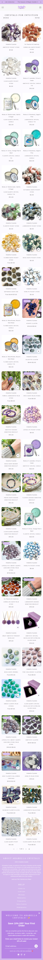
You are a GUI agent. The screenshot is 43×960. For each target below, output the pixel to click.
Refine (37, 18)
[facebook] (18, 954)
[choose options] (18, 249)
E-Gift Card (21, 891)
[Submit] (36, 946)
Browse (6, 18)
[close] (39, 913)
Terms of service (21, 904)
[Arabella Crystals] (21, 7)
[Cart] (40, 7)
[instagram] (21, 954)
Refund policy (21, 898)
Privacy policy (21, 901)
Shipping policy (21, 907)
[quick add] (18, 38)
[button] (26, 849)
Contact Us (21, 888)
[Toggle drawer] (3, 7)
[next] (40, 2)
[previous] (2, 2)
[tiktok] (24, 954)
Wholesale (21, 894)
